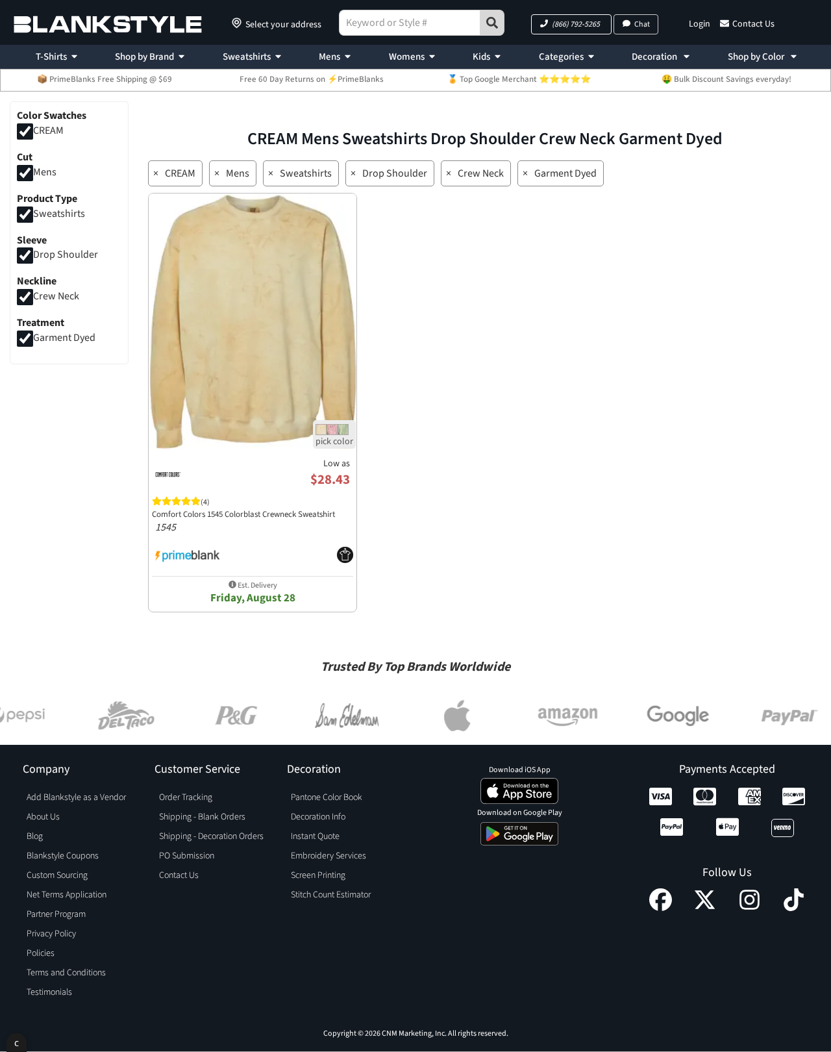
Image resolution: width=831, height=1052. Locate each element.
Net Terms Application (66, 894)
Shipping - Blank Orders (202, 816)
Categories (561, 57)
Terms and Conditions (66, 972)
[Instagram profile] (749, 908)
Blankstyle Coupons (63, 855)
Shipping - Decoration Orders (211, 836)
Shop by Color (757, 57)
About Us (43, 816)
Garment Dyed (64, 338)
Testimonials (49, 992)
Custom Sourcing (57, 875)
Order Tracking (185, 797)
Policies (41, 953)
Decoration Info (318, 816)
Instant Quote (315, 836)
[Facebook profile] (660, 908)
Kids (481, 57)
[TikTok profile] (793, 908)
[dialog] (16, 1042)
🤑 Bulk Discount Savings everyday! (726, 79)
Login (699, 24)
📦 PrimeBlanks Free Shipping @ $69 (104, 79)
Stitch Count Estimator (331, 894)
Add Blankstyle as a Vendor (76, 797)
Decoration (655, 57)
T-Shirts (51, 57)
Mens (329, 57)
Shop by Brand (144, 57)
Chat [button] (642, 24)
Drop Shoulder (65, 255)
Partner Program (56, 914)
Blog (35, 836)
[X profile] (704, 908)
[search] (492, 23)
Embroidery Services (328, 855)
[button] (571, 24)
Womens (407, 57)
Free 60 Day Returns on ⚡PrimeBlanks (312, 79)
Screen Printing (318, 875)
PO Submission (186, 855)
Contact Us (753, 24)
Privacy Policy (51, 933)
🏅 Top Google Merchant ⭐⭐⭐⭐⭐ (519, 79)
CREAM (48, 130)
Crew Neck (56, 297)
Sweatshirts (247, 57)
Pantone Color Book (326, 797)
